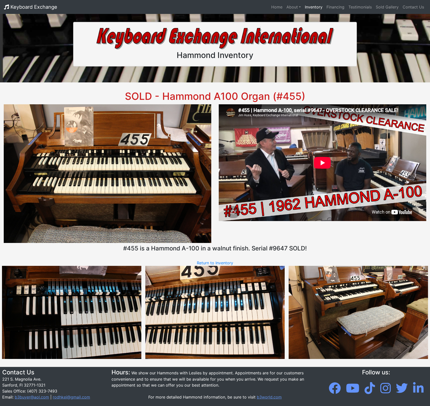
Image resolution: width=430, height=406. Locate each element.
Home (277, 6)
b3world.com (269, 397)
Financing (335, 6)
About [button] (292, 6)
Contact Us (413, 6)
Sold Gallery (387, 6)
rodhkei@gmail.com (71, 397)
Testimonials (360, 6)
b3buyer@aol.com (32, 397)
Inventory (313, 6)
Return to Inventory (215, 262)
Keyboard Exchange (33, 7)
